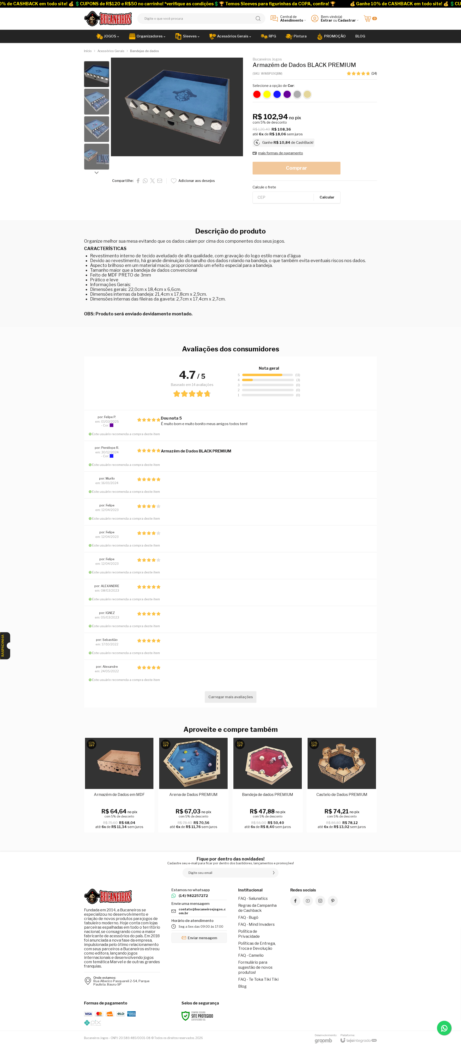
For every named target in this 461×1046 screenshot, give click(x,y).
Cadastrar (347, 20)
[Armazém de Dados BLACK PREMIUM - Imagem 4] (96, 156)
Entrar (326, 20)
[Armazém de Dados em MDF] (119, 784)
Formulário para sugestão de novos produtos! (255, 967)
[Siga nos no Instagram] (320, 901)
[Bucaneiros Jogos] (108, 19)
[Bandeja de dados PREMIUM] (268, 784)
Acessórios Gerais (110, 51)
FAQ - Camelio (251, 955)
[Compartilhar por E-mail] (159, 180)
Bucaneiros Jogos (267, 59)
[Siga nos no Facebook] (295, 901)
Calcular (327, 197)
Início (88, 51)
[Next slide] (96, 172)
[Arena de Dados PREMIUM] (193, 784)
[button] (96, 74)
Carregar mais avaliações (230, 697)
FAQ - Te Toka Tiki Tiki (258, 979)
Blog (242, 986)
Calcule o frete (264, 187)
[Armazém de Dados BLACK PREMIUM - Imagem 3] (96, 129)
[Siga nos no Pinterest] (333, 901)
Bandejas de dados (144, 51)
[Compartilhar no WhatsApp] (145, 180)
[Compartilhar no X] (152, 180)
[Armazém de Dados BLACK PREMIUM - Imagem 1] (97, 74)
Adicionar (128, 805)
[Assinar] (274, 873)
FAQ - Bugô (248, 917)
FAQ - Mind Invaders (256, 924)
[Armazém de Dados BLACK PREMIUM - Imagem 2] (96, 101)
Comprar (296, 168)
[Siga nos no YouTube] (308, 901)
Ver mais (193, 805)
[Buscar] (258, 18)
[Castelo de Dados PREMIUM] (342, 784)
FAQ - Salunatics (253, 898)
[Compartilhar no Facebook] (138, 180)
